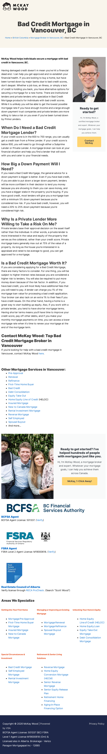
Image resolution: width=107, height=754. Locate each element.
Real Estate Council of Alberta (20, 587)
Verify (40, 520)
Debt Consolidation (19, 392)
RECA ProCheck (35, 590)
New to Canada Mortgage (22, 407)
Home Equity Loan (90, 626)
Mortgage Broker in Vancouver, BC (46, 37)
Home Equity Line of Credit (23, 399)
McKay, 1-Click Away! (79, 481)
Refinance (13, 380)
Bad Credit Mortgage (20, 667)
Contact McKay (89, 141)
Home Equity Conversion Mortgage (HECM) (56, 674)
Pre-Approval (15, 373)
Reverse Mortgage (18, 414)
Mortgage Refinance (55, 626)
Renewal (13, 377)
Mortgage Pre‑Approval (21, 618)
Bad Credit (14, 388)
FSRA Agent (9, 548)
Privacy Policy (96, 723)
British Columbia (20, 37)
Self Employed (16, 418)
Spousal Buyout (16, 422)
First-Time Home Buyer (21, 384)
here (41, 353)
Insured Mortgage (18, 403)
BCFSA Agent (10, 516)
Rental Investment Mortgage (24, 410)
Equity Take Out (17, 395)
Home (8, 37)
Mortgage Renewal (54, 622)
